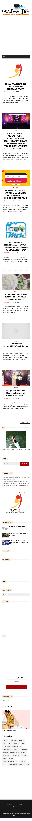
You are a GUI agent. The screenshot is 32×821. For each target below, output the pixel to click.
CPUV (4, 743)
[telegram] (15, 106)
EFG (10, 743)
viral (27, 764)
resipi (4, 758)
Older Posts (25, 422)
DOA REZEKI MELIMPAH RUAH (17, 526)
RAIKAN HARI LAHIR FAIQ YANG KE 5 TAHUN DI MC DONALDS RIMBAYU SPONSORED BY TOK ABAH (15, 194)
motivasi (24, 749)
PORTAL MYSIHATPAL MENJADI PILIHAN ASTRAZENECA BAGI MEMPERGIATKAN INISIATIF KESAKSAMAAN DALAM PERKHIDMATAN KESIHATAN (15, 139)
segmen (22, 761)
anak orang (13, 740)
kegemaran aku (17, 746)
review (11, 758)
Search (24, 464)
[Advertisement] (16, 35)
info (23, 743)
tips (4, 764)
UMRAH (21, 764)
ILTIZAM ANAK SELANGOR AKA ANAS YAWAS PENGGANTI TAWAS (15, 86)
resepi (24, 755)
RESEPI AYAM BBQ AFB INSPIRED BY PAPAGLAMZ (19, 534)
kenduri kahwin (7, 749)
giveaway (16, 743)
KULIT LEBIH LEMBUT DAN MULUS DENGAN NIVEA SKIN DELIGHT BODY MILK (19, 542)
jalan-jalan (6, 746)
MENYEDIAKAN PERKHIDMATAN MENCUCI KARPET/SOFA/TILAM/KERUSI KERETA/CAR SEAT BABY (15, 246)
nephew (5, 752)
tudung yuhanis (12, 764)
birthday (21, 740)
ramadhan (16, 755)
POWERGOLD (6, 755)
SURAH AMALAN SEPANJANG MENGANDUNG (15, 344)
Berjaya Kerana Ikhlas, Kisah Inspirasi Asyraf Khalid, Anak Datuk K (16, 393)
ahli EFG (5, 740)
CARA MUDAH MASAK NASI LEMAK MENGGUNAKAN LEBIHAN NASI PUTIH (15, 297)
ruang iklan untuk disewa (10, 761)
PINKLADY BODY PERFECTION (17, 752)
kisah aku (17, 749)
